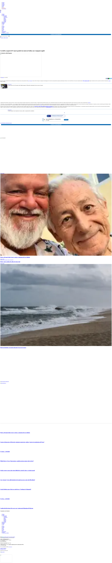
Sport (3, 6)
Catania (3, 3)
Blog (2, 30)
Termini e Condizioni (3, 548)
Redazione (2, 77)
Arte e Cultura (4, 31)
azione (31, 80)
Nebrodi (3, 23)
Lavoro (3, 29)
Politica (3, 5)
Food (3, 7)
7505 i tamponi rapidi (86, 80)
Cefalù (3, 24)
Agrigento (5, 16)
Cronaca (3, 4)
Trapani (5, 521)
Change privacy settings (5, 32)
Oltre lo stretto (4, 8)
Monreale (3, 22)
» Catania (1, 37)
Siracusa (5, 20)
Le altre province (4, 15)
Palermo (3, 2)
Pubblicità (3, 532)
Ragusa (5, 19)
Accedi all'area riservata (56, 34)
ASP (53, 107)
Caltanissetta (5, 17)
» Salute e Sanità (5, 37)
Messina (5, 18)
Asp (28, 80)
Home (3, 25)
